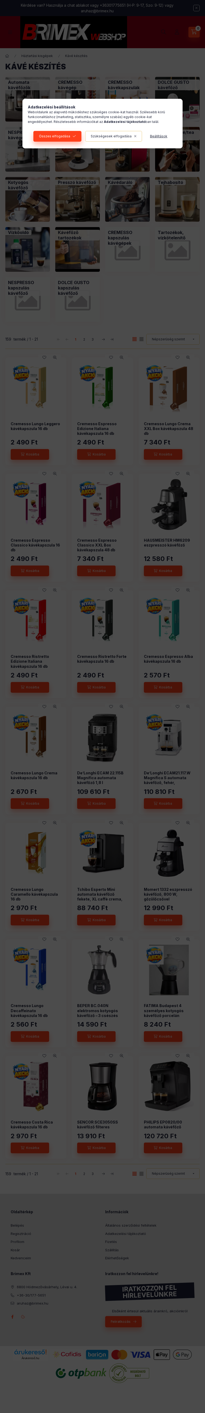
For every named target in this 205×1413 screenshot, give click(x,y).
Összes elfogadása (54, 136)
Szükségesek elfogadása (111, 136)
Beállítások (158, 136)
